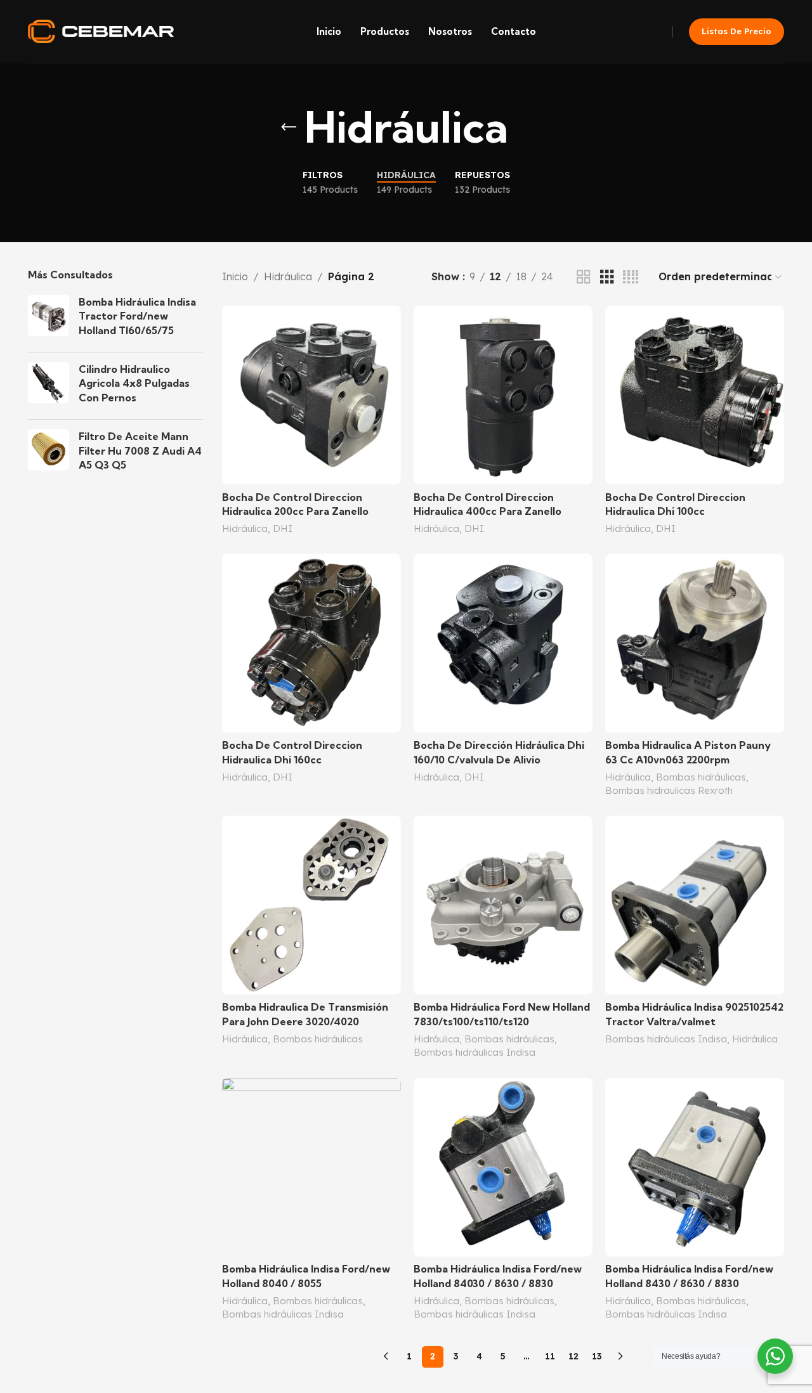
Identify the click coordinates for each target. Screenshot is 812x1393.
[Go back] (288, 127)
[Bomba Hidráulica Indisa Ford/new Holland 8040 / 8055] (311, 1167)
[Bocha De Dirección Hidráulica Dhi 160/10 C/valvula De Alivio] (503, 643)
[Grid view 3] (607, 277)
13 (597, 1356)
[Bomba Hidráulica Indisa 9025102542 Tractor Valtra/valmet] (694, 904)
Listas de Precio (736, 31)
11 (550, 1356)
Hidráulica (288, 276)
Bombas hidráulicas (701, 777)
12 (573, 1356)
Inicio (235, 276)
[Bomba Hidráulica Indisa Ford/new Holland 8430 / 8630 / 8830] (694, 1167)
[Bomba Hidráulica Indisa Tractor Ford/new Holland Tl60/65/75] (48, 318)
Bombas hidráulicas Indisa (474, 1052)
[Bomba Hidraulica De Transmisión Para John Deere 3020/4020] (311, 904)
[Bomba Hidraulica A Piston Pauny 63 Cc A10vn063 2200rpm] (694, 643)
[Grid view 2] (584, 277)
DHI (282, 528)
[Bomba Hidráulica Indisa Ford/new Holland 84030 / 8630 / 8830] (503, 1167)
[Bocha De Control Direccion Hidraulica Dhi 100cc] (694, 395)
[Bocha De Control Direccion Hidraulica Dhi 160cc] (311, 643)
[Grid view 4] (630, 277)
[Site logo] (101, 30)
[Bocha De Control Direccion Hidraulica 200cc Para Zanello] (311, 395)
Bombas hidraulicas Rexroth (669, 790)
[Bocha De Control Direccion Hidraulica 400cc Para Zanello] (503, 395)
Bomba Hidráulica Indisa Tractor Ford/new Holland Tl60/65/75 (137, 316)
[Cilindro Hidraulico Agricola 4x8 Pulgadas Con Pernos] (48, 386)
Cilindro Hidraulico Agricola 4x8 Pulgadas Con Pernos (134, 383)
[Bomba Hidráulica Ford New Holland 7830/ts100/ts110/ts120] (503, 904)
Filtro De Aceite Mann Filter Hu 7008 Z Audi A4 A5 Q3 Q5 (140, 450)
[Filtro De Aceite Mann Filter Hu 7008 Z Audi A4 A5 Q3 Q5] (48, 453)
